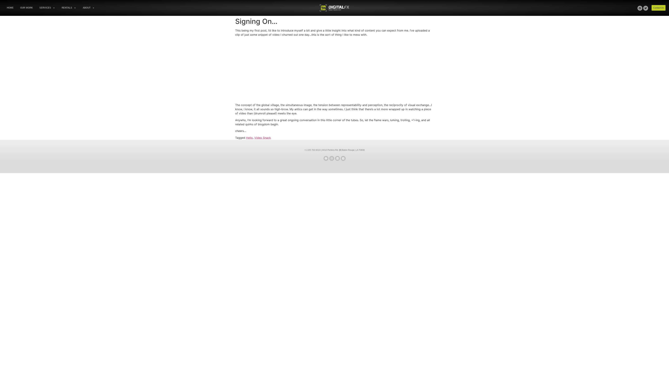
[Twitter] (645, 8)
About (87, 7)
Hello (249, 137)
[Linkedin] (337, 158)
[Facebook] (639, 8)
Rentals (67, 7)
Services (45, 7)
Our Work (26, 7)
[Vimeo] (343, 158)
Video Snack (262, 137)
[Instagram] (331, 158)
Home (10, 7)
